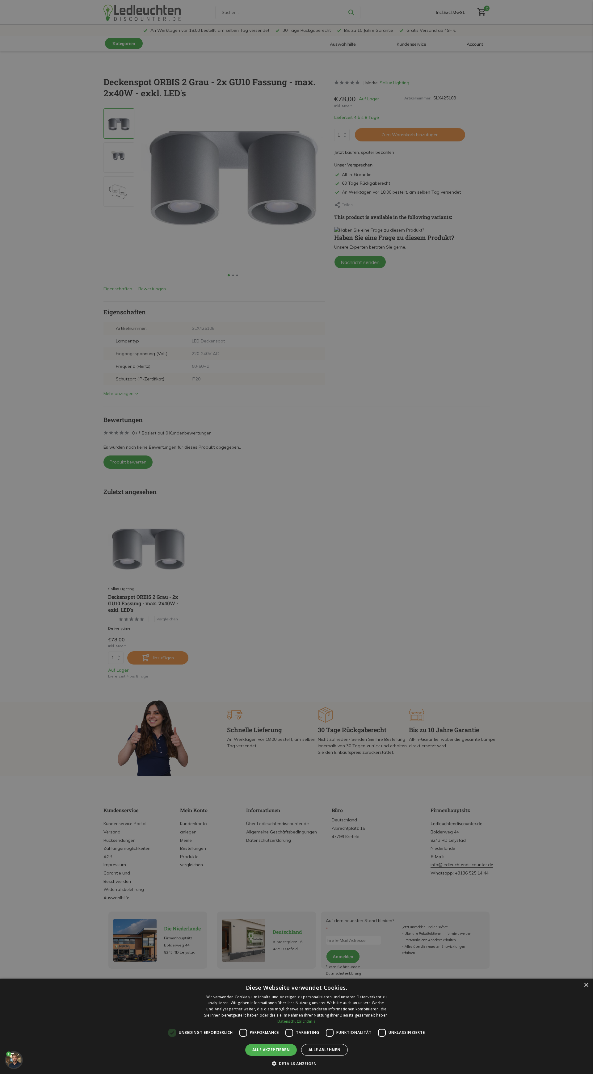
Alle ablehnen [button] (324, 1049)
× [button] (586, 985)
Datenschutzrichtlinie (296, 1021)
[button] (296, 1063)
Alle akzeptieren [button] (271, 1049)
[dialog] (296, 1026)
